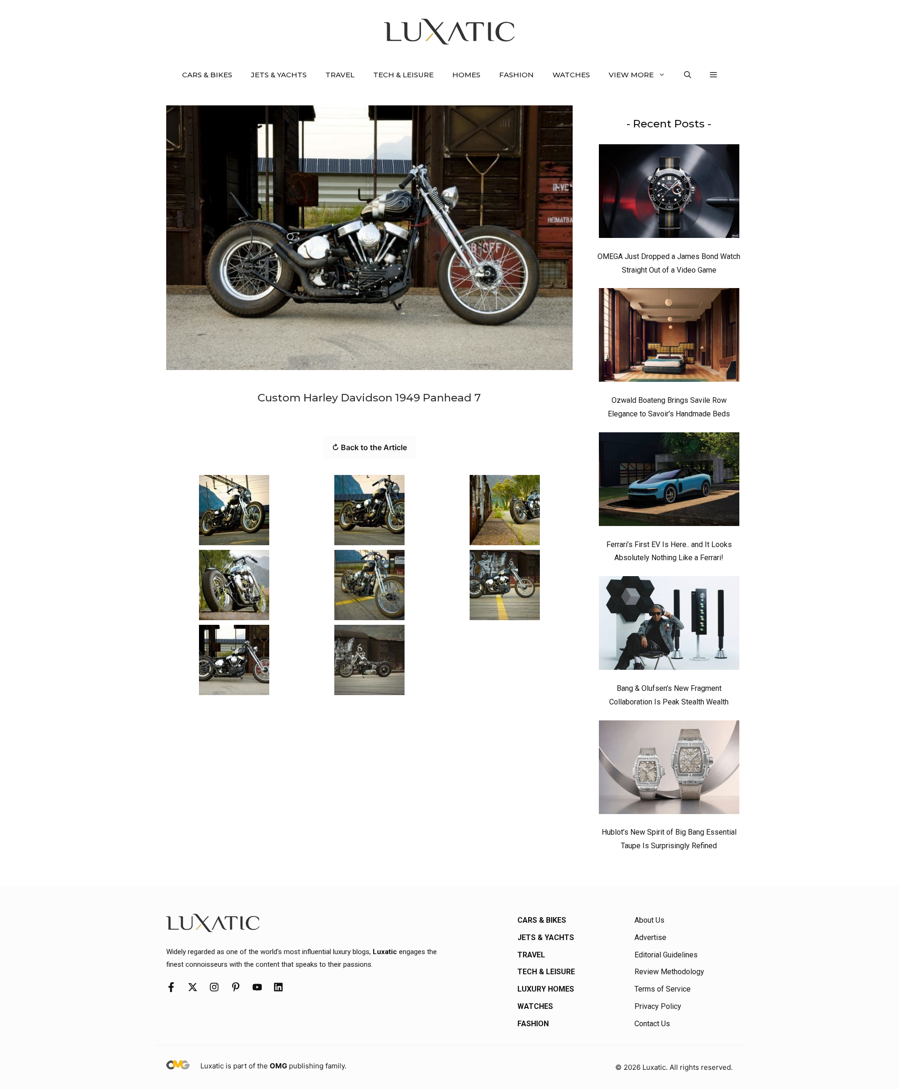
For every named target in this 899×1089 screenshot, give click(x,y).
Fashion (516, 74)
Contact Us (652, 1023)
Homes (466, 74)
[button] (687, 75)
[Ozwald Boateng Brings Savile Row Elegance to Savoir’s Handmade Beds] (669, 337)
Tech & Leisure (403, 74)
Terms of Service (662, 989)
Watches (571, 74)
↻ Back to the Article (369, 447)
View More (631, 74)
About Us (649, 920)
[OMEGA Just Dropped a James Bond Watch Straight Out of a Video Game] (669, 193)
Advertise (650, 937)
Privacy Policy (657, 1006)
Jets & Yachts (279, 74)
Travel (339, 74)
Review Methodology (669, 971)
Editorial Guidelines (666, 954)
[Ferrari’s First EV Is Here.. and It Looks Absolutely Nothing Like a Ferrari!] (669, 481)
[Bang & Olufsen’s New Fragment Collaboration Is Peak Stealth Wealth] (669, 625)
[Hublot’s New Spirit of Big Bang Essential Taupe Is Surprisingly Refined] (669, 769)
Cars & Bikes (207, 74)
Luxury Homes (545, 989)
